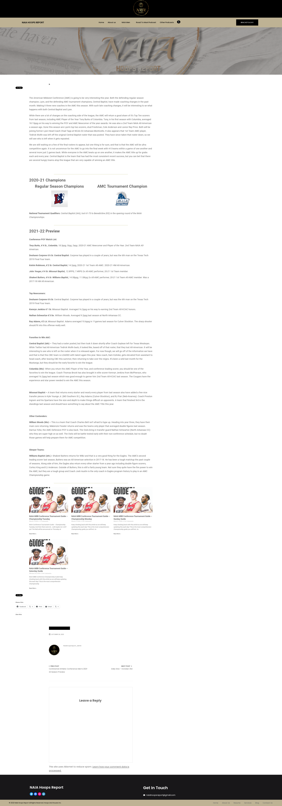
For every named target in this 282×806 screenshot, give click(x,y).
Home (101, 22)
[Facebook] (35, 794)
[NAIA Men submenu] (131, 22)
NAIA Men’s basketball (59, 628)
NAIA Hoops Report (33, 22)
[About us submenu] (117, 22)
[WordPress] (43, 794)
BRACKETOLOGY (247, 22)
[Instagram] (39, 794)
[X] (179, 21)
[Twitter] (31, 794)
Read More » (32, 534)
